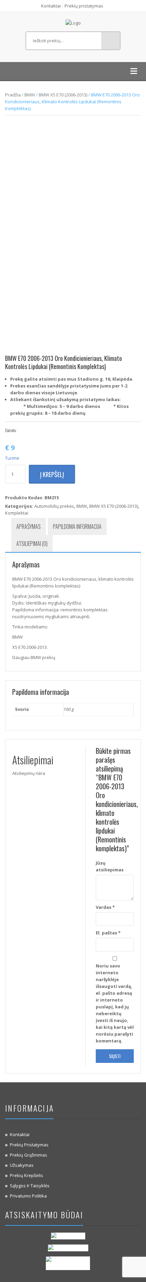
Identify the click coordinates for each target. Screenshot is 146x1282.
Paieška (110, 40)
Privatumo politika (28, 1196)
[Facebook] (23, 430)
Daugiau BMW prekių (33, 657)
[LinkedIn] (54, 430)
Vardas (105, 907)
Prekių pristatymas (84, 6)
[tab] (28, 526)
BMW (29, 95)
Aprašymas (28, 526)
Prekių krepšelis (26, 1175)
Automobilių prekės (54, 506)
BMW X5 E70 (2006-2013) (63, 95)
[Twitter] (33, 430)
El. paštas (108, 933)
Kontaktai (51, 6)
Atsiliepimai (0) (32, 543)
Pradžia (13, 95)
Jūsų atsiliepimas (110, 866)
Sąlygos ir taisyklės (30, 1185)
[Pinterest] (43, 430)
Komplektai (16, 513)
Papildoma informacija (77, 526)
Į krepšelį (52, 474)
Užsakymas (22, 1165)
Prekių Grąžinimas (28, 1155)
